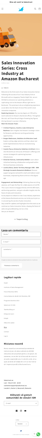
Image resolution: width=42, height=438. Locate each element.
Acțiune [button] (6, 88)
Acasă (6, 283)
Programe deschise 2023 (11, 300)
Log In (6, 336)
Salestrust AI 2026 (9, 305)
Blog (5, 327)
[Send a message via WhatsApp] (38, 434)
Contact (6, 332)
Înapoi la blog (22, 219)
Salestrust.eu (18, 434)
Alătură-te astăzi (9, 323)
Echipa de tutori (9, 314)
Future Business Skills (11, 292)
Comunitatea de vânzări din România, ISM (17, 296)
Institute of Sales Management (13, 287)
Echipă (6, 318)
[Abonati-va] (36, 403)
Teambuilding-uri (9, 309)
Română (20, 424)
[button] (2, 9)
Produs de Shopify (25, 434)
